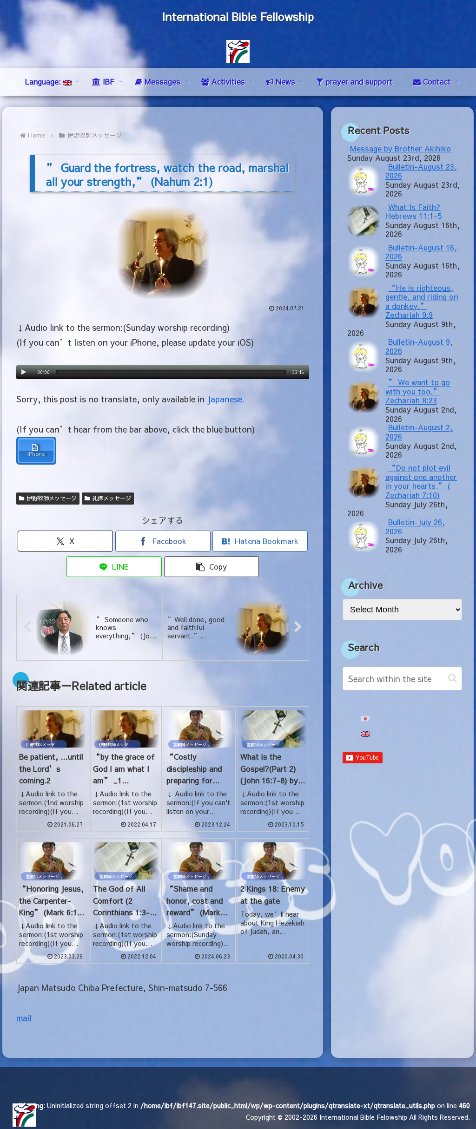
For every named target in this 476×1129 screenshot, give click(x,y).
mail (24, 1018)
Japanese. (226, 399)
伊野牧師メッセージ (51, 498)
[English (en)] (365, 734)
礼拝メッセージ (111, 498)
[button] (211, 566)
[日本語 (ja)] (365, 719)
